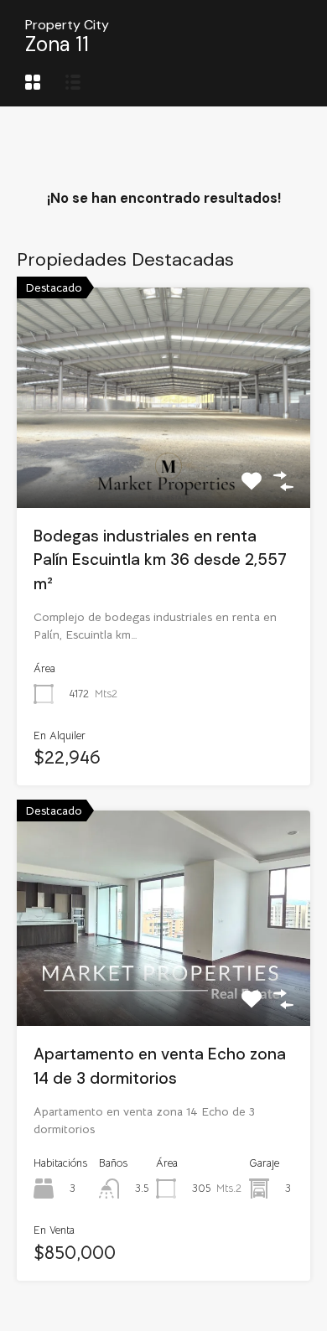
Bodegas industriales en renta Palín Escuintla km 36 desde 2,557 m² (160, 560)
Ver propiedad (163, 463)
